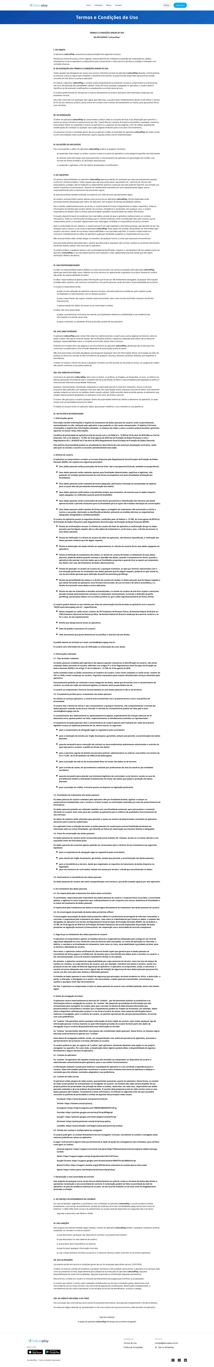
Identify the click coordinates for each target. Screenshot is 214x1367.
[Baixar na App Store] (35, 1352)
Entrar (166, 5)
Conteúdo (98, 5)
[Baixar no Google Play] (53, 1352)
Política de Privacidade (133, 1347)
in (185, 1360)
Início (88, 5)
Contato (118, 5)
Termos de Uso (130, 1343)
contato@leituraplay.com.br (166, 1343)
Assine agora (180, 5)
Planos (108, 5)
